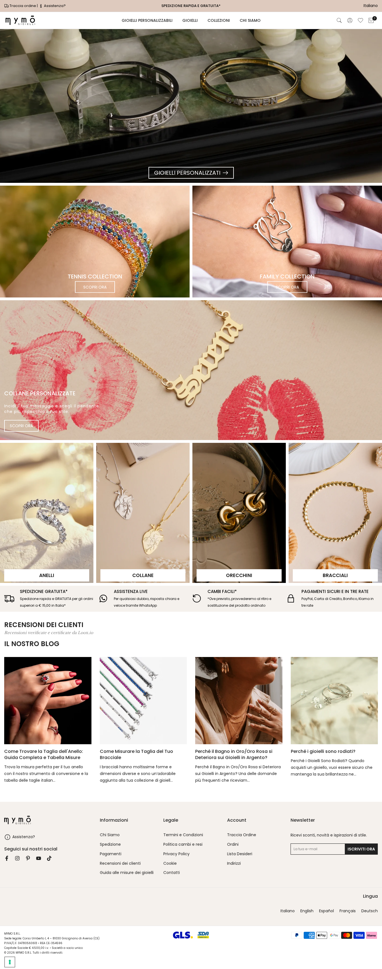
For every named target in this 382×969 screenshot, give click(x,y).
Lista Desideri (239, 854)
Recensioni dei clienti (120, 863)
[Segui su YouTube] (38, 858)
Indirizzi (234, 863)
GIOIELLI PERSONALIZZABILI (147, 20)
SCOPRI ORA (95, 287)
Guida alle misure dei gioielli (127, 872)
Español (326, 911)
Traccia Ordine (241, 835)
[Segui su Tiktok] (49, 858)
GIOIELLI (190, 20)
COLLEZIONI (218, 20)
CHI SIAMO (250, 20)
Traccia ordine (23, 5)
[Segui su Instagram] (17, 858)
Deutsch (369, 911)
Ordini (233, 844)
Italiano (287, 911)
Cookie (170, 863)
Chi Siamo (110, 835)
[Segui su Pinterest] (27, 858)
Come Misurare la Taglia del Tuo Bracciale (136, 754)
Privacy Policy (176, 854)
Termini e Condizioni (183, 835)
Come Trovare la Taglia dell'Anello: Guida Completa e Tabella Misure (43, 754)
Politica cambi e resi (182, 844)
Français (347, 911)
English (306, 911)
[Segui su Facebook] (6, 858)
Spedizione (110, 844)
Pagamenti (110, 854)
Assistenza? (54, 5)
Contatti (171, 872)
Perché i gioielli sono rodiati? (323, 751)
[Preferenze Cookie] (9, 962)
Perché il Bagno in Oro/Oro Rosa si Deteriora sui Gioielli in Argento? (233, 754)
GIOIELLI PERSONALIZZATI (187, 173)
